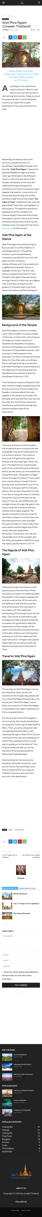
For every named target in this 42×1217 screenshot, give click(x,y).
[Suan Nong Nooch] (7, 1057)
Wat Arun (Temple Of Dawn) (24, 1090)
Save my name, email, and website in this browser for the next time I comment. (20, 975)
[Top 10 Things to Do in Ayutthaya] (7, 905)
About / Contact (26, 1210)
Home (4, 16)
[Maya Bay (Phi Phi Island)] (7, 1067)
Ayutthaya (11, 16)
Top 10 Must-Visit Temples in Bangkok (31, 856)
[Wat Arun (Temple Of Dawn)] (7, 1093)
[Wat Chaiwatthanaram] (7, 915)
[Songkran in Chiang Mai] (7, 1112)
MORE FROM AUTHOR (27, 888)
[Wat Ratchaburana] (7, 896)
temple (10, 830)
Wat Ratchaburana (20, 894)
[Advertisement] (21, 10)
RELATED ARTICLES (10, 888)
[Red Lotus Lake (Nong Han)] (7, 1076)
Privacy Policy (15, 1210)
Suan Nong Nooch (20, 1054)
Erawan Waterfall (20, 1100)
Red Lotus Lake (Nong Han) (23, 1074)
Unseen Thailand (19, 830)
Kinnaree (6, 30)
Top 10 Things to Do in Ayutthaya (9, 856)
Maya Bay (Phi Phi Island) (22, 1064)
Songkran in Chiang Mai (22, 1110)
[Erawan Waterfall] (7, 1102)
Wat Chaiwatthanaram (21, 913)
